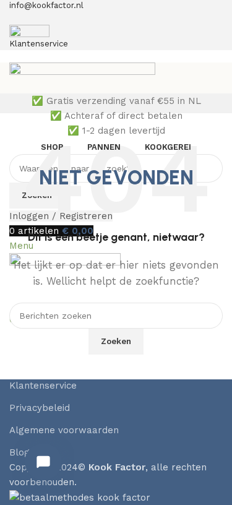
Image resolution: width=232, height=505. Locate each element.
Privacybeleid (39, 407)
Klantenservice (43, 385)
